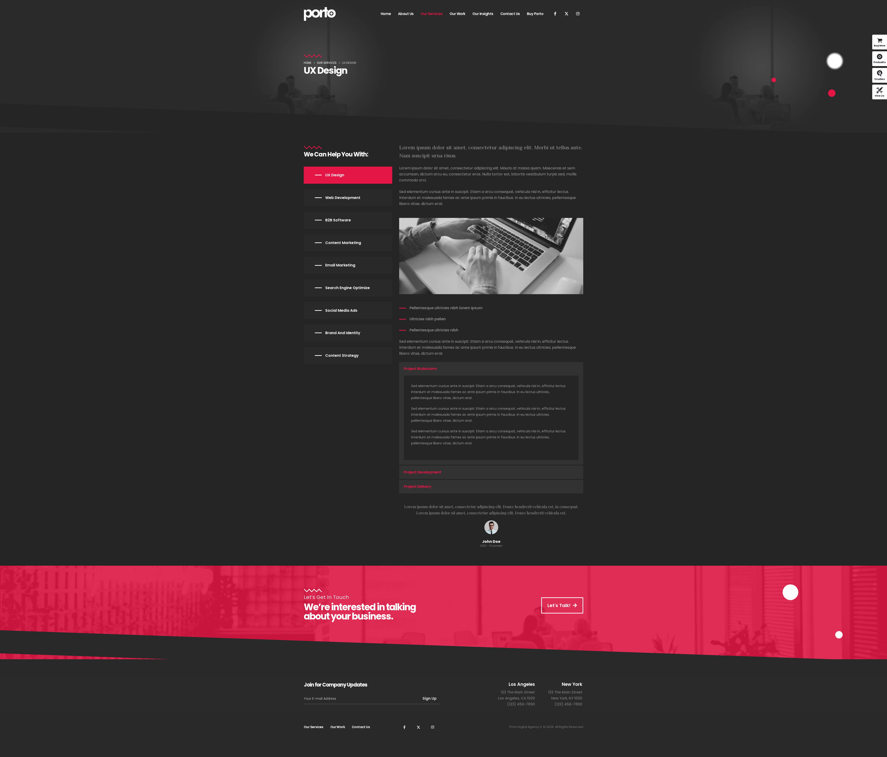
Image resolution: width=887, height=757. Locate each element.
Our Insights (482, 13)
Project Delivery (417, 486)
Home (386, 13)
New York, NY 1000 (566, 698)
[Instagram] (577, 13)
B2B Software (338, 220)
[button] (491, 369)
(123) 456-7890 (521, 704)
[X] (566, 13)
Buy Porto (535, 13)
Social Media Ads (341, 310)
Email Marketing (340, 265)
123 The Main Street (518, 692)
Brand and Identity (342, 333)
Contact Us (510, 13)
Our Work (457, 13)
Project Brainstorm (420, 368)
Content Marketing (343, 242)
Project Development (422, 472)
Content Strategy (342, 355)
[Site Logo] (320, 14)
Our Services (432, 13)
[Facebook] (555, 13)
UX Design (334, 175)
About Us (406, 13)
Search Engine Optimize (347, 287)
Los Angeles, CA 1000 (516, 698)
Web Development (342, 197)
